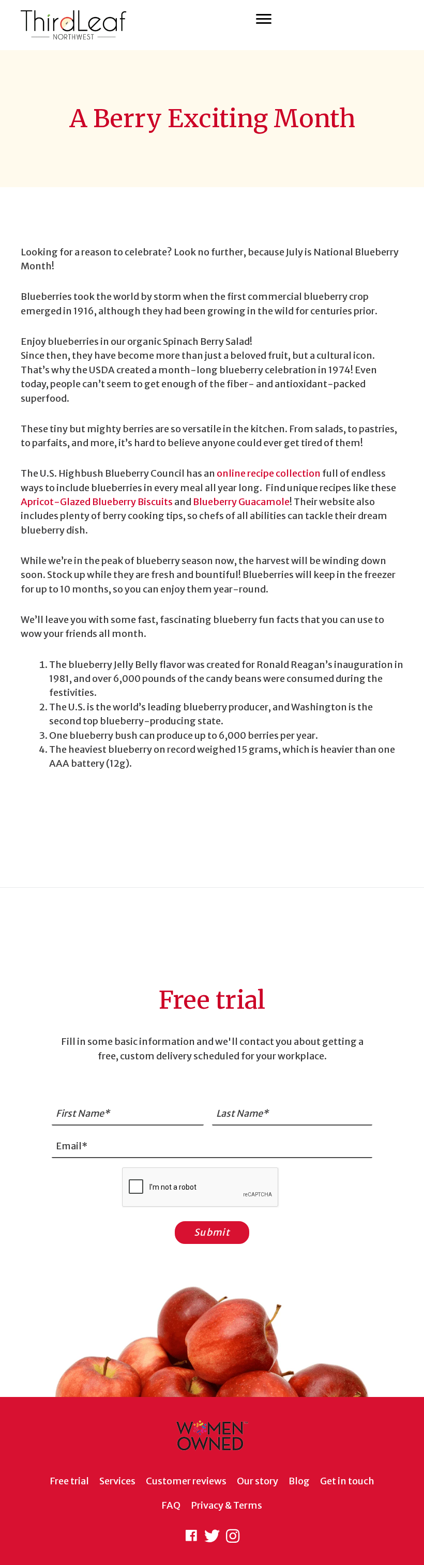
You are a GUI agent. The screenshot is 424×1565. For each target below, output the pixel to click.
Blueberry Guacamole (241, 502)
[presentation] (200, 1187)
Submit (212, 1232)
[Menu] (264, 19)
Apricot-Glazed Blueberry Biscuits (97, 502)
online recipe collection (269, 473)
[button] (191, 1536)
